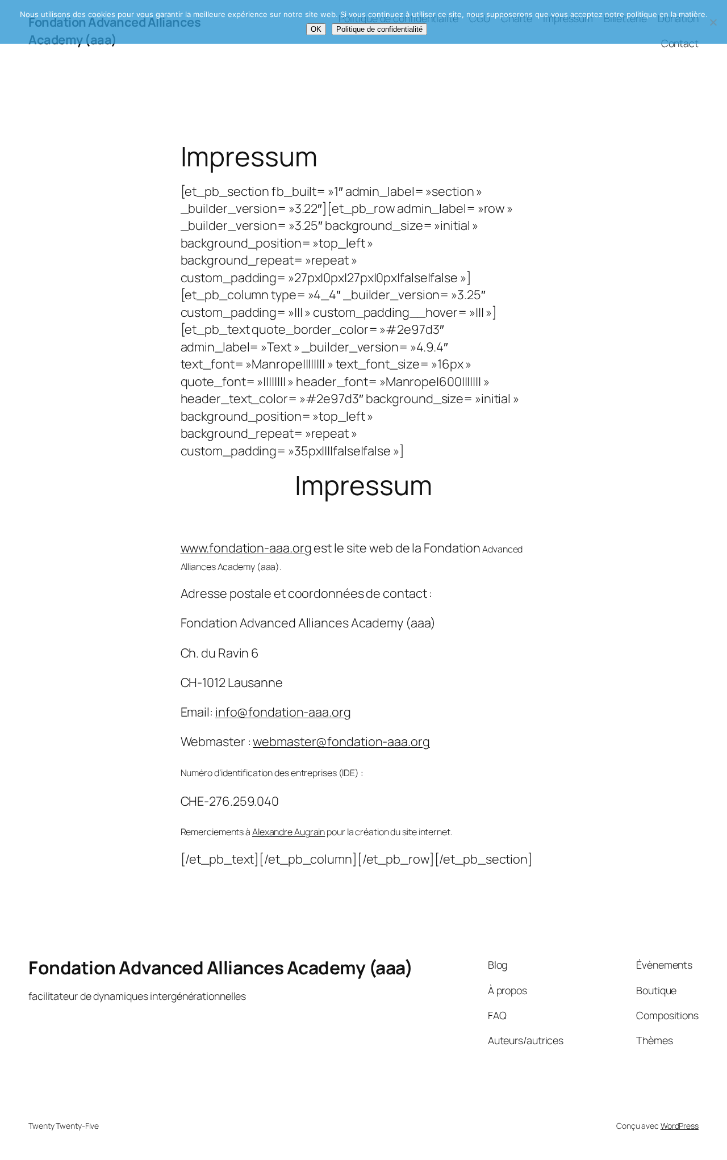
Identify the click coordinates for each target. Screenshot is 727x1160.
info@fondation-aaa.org (283, 712)
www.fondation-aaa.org (246, 547)
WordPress (680, 1125)
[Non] (712, 22)
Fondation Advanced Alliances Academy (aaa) (220, 967)
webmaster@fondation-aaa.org (341, 741)
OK (316, 29)
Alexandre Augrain (288, 832)
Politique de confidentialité (379, 29)
